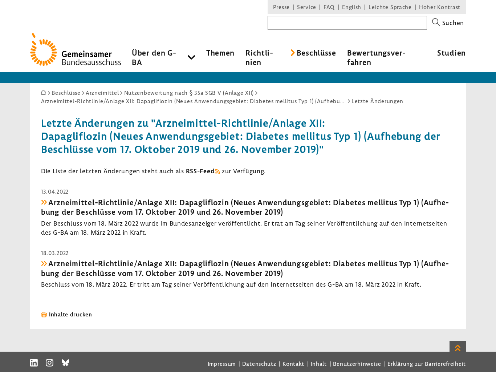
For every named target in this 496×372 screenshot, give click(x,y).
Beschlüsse (316, 52)
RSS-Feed (200, 171)
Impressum (222, 363)
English (351, 7)
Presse (281, 7)
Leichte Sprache (390, 7)
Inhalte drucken (70, 314)
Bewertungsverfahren (376, 57)
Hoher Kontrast (439, 7)
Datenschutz (259, 363)
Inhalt (319, 363)
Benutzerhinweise (357, 363)
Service (306, 7)
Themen (220, 52)
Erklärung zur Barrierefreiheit (426, 363)
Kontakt (293, 363)
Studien (451, 52)
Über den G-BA (154, 57)
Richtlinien (259, 57)
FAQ (329, 7)
